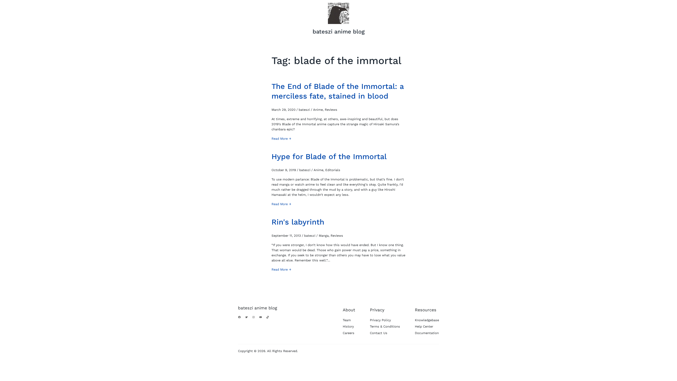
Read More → (281, 139)
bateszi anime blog (339, 31)
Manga (324, 235)
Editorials (332, 170)
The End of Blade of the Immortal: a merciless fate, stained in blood (338, 91)
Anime (318, 109)
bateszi (304, 109)
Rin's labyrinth (298, 221)
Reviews (331, 109)
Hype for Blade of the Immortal (329, 156)
